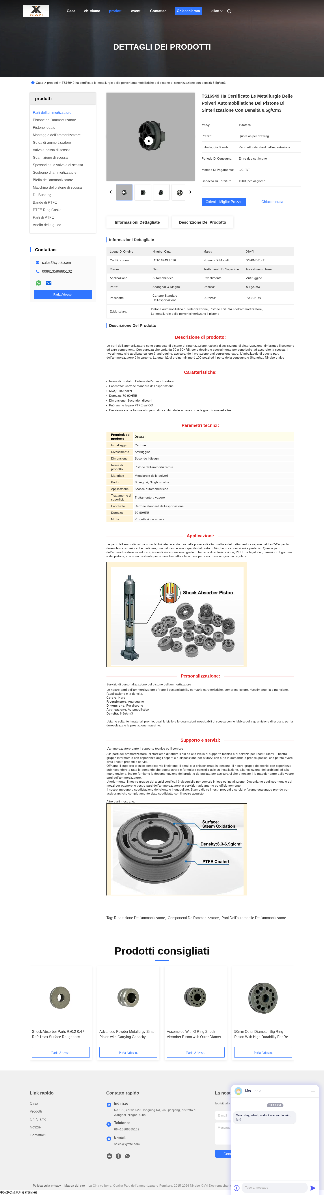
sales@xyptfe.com (56, 262)
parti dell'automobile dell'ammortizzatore (254, 918)
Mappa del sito (74, 1185)
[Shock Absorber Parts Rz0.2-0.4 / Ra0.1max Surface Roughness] (61, 997)
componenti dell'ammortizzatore (193, 918)
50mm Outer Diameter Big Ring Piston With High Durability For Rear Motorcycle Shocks (262, 1035)
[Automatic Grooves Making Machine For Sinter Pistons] (150, 136)
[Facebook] (118, 1157)
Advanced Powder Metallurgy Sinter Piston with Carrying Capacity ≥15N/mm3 (127, 1035)
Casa (71, 11)
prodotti (115, 11)
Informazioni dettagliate (137, 222)
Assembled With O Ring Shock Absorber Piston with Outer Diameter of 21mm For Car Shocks (195, 1035)
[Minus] (313, 1091)
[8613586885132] (127, 1157)
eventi (136, 11)
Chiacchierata (188, 11)
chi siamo (92, 11)
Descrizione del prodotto (202, 222)
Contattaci (158, 11)
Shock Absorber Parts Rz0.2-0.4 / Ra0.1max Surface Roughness (58, 1034)
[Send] (313, 1188)
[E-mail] (48, 283)
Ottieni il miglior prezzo (223, 202)
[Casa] (36, 11)
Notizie (35, 1127)
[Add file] (237, 1188)
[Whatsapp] (38, 283)
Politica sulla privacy (47, 1185)
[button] (38, 1008)
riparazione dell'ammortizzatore (139, 918)
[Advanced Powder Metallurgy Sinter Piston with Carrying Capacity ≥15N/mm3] (128, 997)
